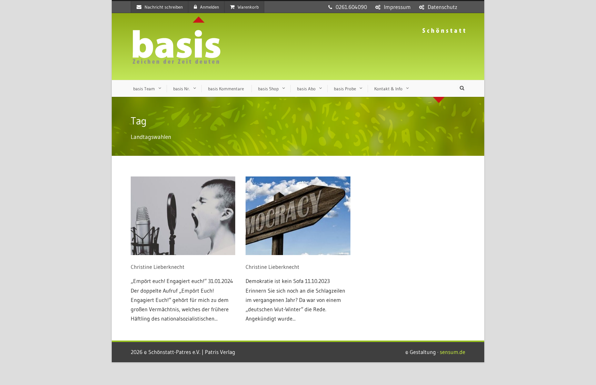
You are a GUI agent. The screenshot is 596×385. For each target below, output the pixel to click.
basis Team (144, 88)
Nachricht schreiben (164, 7)
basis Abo (306, 88)
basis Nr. (181, 88)
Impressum (397, 6)
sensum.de (452, 351)
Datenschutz (442, 6)
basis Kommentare (226, 88)
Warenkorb (248, 7)
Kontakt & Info (388, 88)
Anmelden (209, 7)
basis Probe (345, 88)
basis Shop (268, 88)
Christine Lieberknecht (158, 266)
